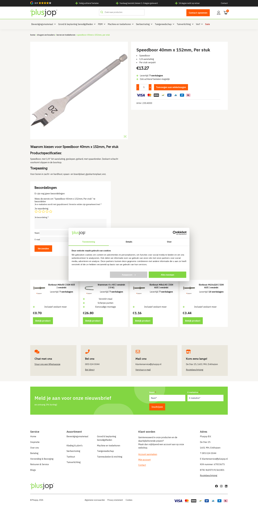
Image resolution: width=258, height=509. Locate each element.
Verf (198, 24)
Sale (207, 24)
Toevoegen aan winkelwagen (171, 87)
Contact (224, 3)
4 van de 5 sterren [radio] (47, 211)
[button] (40, 2)
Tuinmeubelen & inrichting (109, 456)
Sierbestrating (143, 24)
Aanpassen (127, 274)
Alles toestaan (167, 274)
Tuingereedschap (163, 24)
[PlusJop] (43, 13)
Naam (37, 233)
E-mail (37, 239)
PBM (100, 24)
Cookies (129, 500)
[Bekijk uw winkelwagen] (224, 12)
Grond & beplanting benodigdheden (75, 24)
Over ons (34, 447)
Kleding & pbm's (75, 445)
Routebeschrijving (208, 475)
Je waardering (41, 208)
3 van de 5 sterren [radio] (43, 211)
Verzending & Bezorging (41, 458)
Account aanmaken (147, 454)
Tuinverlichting (184, 24)
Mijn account (144, 459)
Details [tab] (129, 242)
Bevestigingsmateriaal (42, 24)
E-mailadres (192, 392)
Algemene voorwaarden (95, 500)
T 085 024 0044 (208, 453)
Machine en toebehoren (119, 24)
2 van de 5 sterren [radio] (39, 211)
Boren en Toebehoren (66, 35)
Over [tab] (169, 242)
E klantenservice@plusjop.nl (214, 458)
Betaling (34, 453)
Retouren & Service (39, 464)
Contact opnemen (198, 12)
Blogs (33, 470)
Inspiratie (35, 442)
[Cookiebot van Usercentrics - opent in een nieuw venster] (175, 233)
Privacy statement (115, 500)
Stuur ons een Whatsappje (47, 364)
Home (32, 35)
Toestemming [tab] (88, 242)
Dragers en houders (46, 35)
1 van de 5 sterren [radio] (36, 211)
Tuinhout (71, 456)
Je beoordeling (42, 217)
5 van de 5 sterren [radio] (50, 211)
